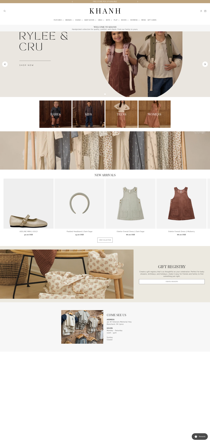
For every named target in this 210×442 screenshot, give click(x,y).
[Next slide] (205, 64)
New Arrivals (105, 175)
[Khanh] (105, 11)
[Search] (5, 11)
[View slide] (105, 64)
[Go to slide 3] (105, 94)
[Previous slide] (5, 64)
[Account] (201, 11)
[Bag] (205, 11)
